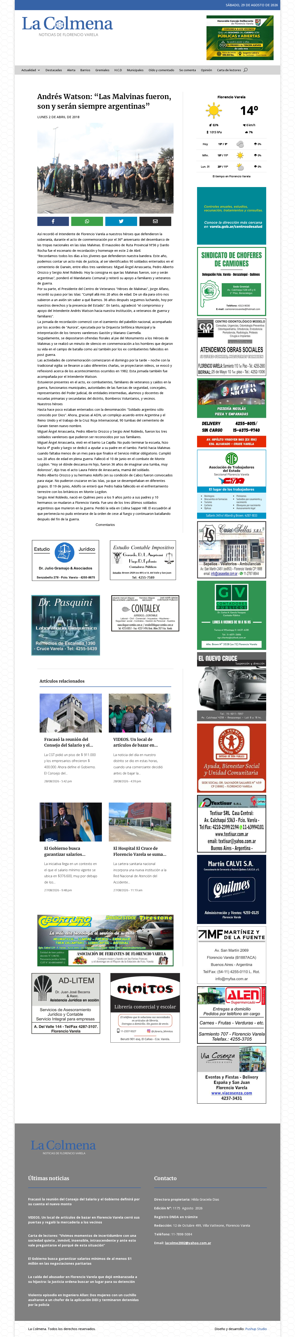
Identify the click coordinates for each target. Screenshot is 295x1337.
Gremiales (102, 70)
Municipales (135, 70)
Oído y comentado (161, 70)
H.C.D (118, 70)
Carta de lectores (229, 70)
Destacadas (54, 70)
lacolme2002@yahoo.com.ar (188, 1243)
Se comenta (187, 70)
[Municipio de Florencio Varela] (231, 216)
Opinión (206, 70)
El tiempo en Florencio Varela (232, 176)
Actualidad (28, 70)
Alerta (71, 70)
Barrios (85, 70)
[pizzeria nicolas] (231, 412)
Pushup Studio (256, 1329)
